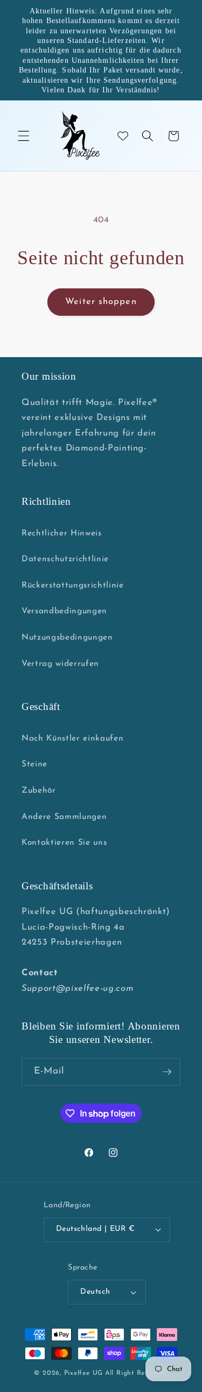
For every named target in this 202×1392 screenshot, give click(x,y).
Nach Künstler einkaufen (72, 738)
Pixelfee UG (83, 1373)
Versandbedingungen (64, 611)
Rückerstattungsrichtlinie (73, 585)
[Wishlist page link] (122, 135)
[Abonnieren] (167, 1072)
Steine (34, 764)
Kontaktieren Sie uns (64, 842)
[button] (24, 136)
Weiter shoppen (100, 302)
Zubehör (39, 790)
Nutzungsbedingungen (67, 637)
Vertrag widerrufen (60, 663)
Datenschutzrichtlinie (65, 559)
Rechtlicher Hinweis (62, 533)
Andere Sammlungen (64, 817)
